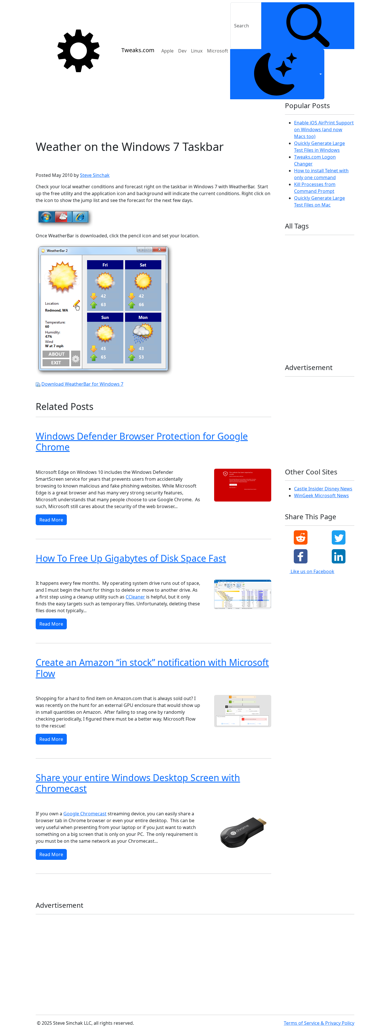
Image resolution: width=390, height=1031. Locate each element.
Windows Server (327, 335)
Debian (338, 243)
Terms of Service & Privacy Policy (319, 1023)
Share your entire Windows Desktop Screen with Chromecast (138, 783)
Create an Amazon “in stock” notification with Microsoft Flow (152, 667)
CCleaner (135, 597)
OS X (340, 289)
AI (304, 243)
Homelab (329, 261)
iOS (290, 270)
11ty (291, 243)
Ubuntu (315, 307)
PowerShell (296, 298)
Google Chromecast (84, 813)
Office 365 (319, 289)
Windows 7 (71, 161)
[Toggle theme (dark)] (277, 74)
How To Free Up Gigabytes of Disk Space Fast (131, 558)
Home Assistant (300, 261)
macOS (325, 280)
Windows (295, 316)
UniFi (334, 307)
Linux (196, 51)
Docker (307, 252)
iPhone (341, 270)
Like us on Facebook (312, 571)
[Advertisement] (153, 117)
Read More (51, 520)
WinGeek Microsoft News (321, 495)
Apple (167, 51)
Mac (308, 280)
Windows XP (48, 802)
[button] (300, 537)
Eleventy (328, 252)
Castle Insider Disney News (323, 489)
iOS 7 (322, 270)
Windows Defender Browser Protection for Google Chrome (142, 441)
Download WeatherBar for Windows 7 (82, 384)
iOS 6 (305, 270)
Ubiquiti (294, 307)
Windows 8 (47, 460)
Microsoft (217, 51)
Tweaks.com (137, 50)
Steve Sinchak (95, 175)
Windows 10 (129, 460)
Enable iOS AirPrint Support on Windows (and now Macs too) (324, 130)
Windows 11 (101, 460)
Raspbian (322, 298)
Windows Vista (79, 802)
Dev (182, 51)
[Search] (307, 25)
